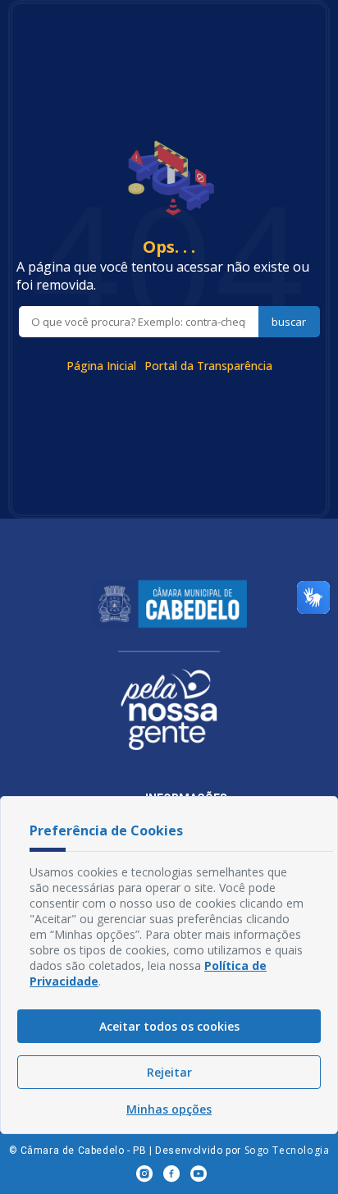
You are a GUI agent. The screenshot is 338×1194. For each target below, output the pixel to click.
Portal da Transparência (208, 365)
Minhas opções (169, 1109)
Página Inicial (101, 365)
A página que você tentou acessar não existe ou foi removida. (162, 276)
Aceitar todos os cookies (169, 1026)
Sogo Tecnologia (287, 1150)
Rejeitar (169, 1072)
